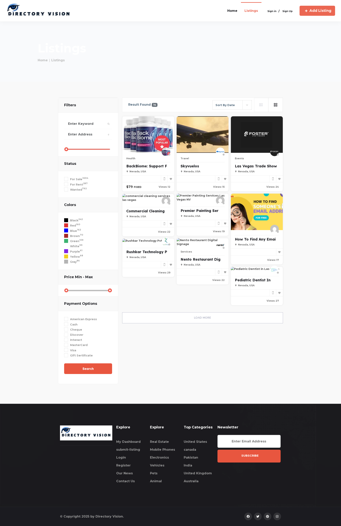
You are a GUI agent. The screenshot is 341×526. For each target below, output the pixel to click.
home (232, 11)
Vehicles (157, 465)
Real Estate (159, 442)
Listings (251, 11)
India (188, 465)
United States (195, 442)
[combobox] (232, 105)
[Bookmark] (171, 178)
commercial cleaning (145, 211)
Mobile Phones (162, 449)
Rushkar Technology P (146, 252)
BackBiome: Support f (146, 166)
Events (239, 158)
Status (70, 163)
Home (43, 60)
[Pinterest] (267, 516)
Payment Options (80, 303)
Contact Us (125, 481)
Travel (185, 158)
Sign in (271, 11)
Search (88, 369)
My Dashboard (128, 442)
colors (70, 205)
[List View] (261, 105)
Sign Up (287, 11)
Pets (153, 473)
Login (121, 457)
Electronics (159, 457)
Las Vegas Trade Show (256, 166)
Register (123, 465)
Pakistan (191, 457)
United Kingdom (198, 473)
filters (70, 105)
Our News (124, 473)
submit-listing (128, 449)
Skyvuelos (190, 166)
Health (130, 158)
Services (186, 251)
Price (78, 277)
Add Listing (320, 10)
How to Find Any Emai (255, 239)
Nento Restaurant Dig (200, 259)
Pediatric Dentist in (253, 280)
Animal (156, 481)
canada (190, 449)
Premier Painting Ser (199, 210)
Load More (202, 318)
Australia (191, 481)
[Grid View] (275, 105)
